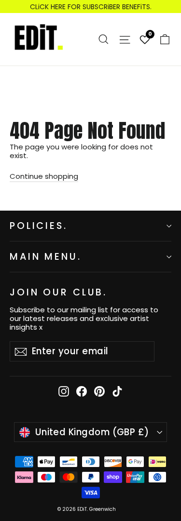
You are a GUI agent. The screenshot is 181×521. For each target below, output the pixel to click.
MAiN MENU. (46, 256)
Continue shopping (44, 176)
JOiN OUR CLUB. (58, 292)
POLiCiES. (39, 225)
